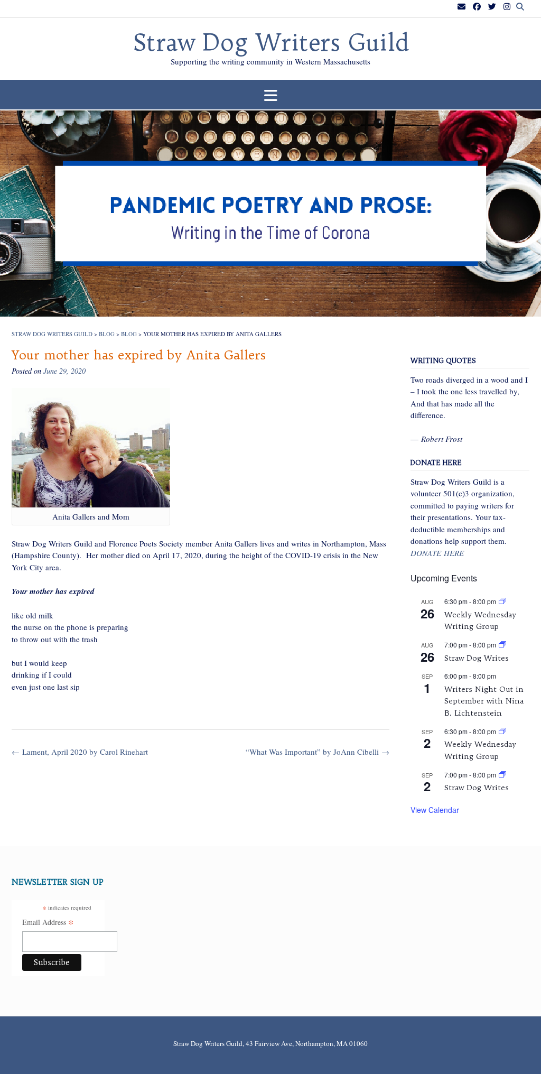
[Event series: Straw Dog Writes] (502, 644)
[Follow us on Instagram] (507, 6)
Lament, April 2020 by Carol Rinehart (80, 751)
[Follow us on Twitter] (492, 6)
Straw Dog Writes (476, 658)
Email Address (48, 923)
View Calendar (435, 809)
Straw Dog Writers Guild (271, 42)
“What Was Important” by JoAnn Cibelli (317, 751)
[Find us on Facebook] (476, 6)
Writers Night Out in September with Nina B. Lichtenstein (484, 701)
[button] (270, 95)
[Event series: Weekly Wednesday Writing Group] (502, 601)
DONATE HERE (437, 553)
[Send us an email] (461, 6)
